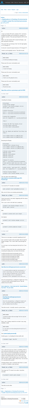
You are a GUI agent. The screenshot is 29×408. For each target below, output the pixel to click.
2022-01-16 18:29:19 (23, 195)
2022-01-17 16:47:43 (23, 310)
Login (17, 9)
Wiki (12, 2)
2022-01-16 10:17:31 (23, 53)
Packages (8, 2)
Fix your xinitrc (10, 287)
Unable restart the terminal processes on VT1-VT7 (14, 392)
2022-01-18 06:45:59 (23, 367)
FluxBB (26, 402)
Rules (5, 9)
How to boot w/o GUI (14, 286)
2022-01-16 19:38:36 (23, 234)
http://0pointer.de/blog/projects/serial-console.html (13, 267)
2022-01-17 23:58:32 (23, 346)
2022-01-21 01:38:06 (23, 382)
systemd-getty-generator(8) (9, 333)
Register (13, 9)
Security (21, 2)
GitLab (16, 2)
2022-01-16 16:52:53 (23, 97)
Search (9, 9)
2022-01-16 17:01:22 (23, 182)
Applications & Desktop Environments (14, 19)
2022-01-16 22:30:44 (23, 264)
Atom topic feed (24, 400)
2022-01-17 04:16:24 (23, 290)
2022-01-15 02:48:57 (23, 28)
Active (20, 12)
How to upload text (5, 286)
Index (2, 9)
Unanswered (25, 12)
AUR (25, 2)
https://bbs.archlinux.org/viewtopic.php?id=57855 (13, 90)
